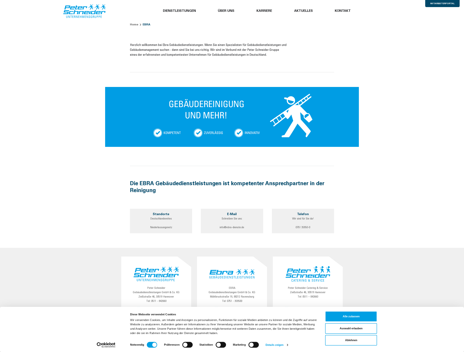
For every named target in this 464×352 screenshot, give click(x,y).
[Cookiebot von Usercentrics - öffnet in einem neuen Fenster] (106, 345)
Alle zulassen (351, 316)
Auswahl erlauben (351, 328)
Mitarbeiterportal (442, 4)
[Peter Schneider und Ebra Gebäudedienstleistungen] (84, 11)
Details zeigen (274, 344)
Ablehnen (351, 340)
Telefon (303, 214)
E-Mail (232, 214)
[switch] (187, 345)
